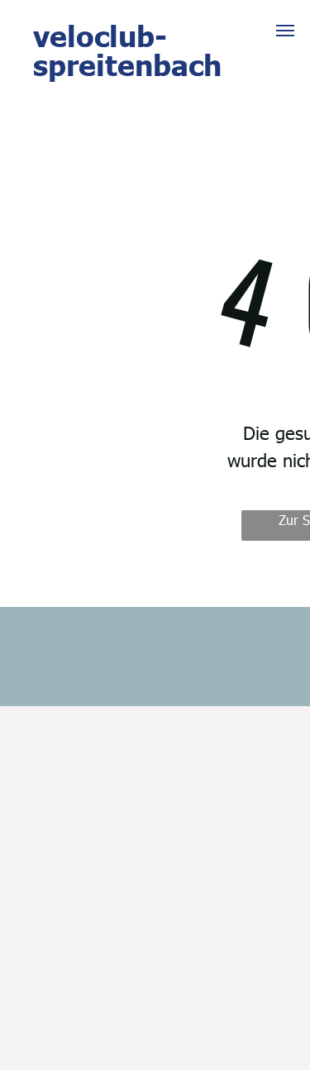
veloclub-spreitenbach (127, 49)
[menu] (285, 30)
